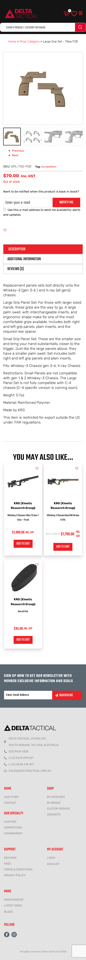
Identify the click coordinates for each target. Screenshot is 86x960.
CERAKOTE (53, 814)
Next (15, 155)
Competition (48, 166)
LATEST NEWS (13, 905)
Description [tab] (16, 249)
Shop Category (30, 41)
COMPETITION (13, 827)
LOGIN (51, 858)
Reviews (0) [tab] (15, 269)
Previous (18, 150)
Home (12, 41)
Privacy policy (15, 875)
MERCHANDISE (13, 899)
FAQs (7, 863)
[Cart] (66, 13)
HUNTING (10, 821)
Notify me (66, 202)
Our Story (11, 797)
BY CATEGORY (56, 797)
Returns (10, 858)
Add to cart (23, 543)
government (13, 833)
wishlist (53, 864)
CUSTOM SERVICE (58, 808)
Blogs (8, 911)
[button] (80, 13)
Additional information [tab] (24, 259)
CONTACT (10, 803)
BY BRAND (54, 803)
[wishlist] (74, 13)
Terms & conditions (18, 869)
